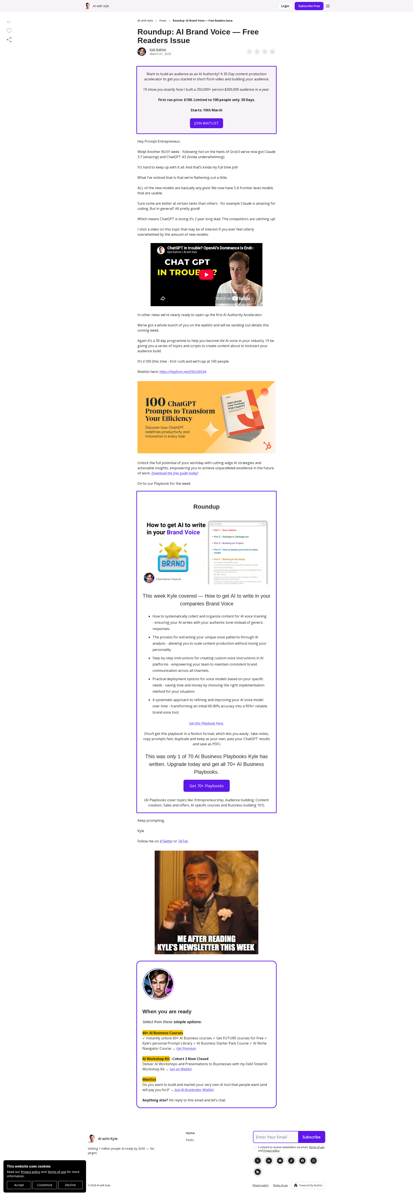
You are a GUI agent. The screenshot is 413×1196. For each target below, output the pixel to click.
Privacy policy (30, 1172)
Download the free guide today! (174, 473)
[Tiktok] (291, 1160)
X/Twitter (166, 841)
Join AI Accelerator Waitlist (194, 1089)
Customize (44, 1185)
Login (285, 6)
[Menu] (327, 5)
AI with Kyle (145, 20)
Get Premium (186, 1048)
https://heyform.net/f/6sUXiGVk (182, 371)
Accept (19, 1185)
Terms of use (57, 1172)
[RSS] (257, 1172)
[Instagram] (313, 1160)
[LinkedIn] (269, 1160)
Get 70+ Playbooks (207, 785)
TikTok (183, 841)
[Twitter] (257, 1160)
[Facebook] (302, 1160)
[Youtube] (280, 1160)
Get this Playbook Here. (206, 723)
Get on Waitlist (181, 1069)
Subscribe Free (309, 6)
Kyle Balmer (157, 49)
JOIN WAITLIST (206, 123)
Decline (70, 1185)
